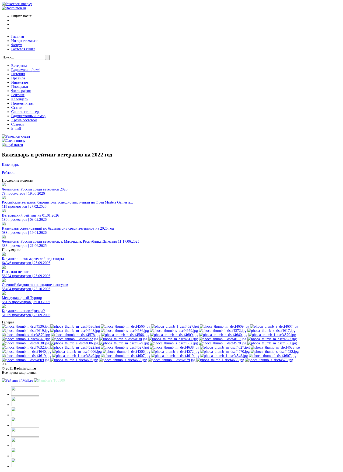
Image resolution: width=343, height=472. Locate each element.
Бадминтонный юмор (28, 116)
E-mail (16, 128)
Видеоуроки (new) (25, 70)
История (18, 74)
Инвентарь (19, 82)
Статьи (16, 107)
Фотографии (21, 91)
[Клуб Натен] (12, 145)
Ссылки (17, 124)
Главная (17, 36)
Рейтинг (17, 95)
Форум (16, 45)
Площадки (19, 86)
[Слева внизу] (13, 141)
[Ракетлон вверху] (17, 4)
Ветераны (19, 66)
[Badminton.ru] (14, 8)
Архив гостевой (24, 120)
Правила (18, 78)
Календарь (19, 99)
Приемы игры (22, 103)
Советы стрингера (25, 112)
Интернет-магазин (26, 41)
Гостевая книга (23, 49)
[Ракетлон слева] (16, 136)
